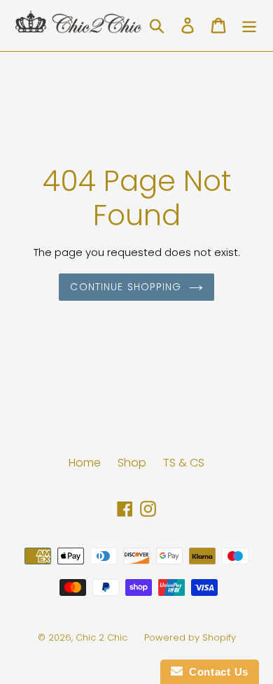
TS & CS (183, 463)
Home (85, 463)
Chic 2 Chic (103, 637)
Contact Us (215, 672)
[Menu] (249, 25)
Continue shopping (125, 287)
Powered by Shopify (190, 637)
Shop (132, 463)
